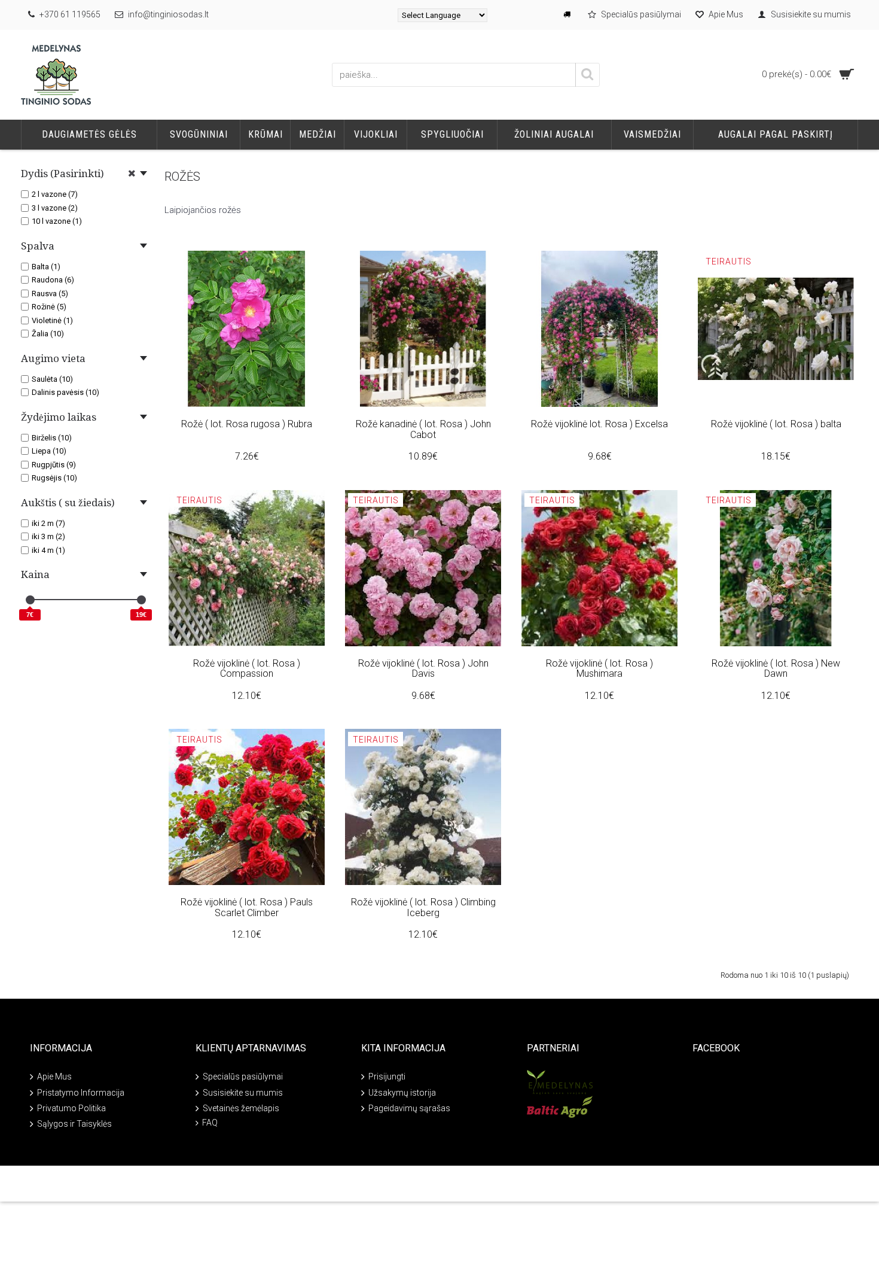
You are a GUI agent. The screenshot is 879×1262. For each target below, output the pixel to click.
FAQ (210, 1122)
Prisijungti (386, 1076)
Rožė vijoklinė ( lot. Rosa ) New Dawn (776, 669)
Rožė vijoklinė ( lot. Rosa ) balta (776, 424)
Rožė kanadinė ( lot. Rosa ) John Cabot (423, 429)
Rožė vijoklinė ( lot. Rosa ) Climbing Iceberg (423, 907)
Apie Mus (54, 1076)
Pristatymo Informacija (80, 1092)
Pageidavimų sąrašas (409, 1108)
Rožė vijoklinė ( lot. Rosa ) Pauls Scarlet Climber (247, 907)
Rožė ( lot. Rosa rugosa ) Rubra (246, 424)
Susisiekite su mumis (243, 1092)
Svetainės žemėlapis (241, 1108)
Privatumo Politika (71, 1108)
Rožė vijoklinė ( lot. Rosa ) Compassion (246, 669)
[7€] (30, 599)
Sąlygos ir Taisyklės (74, 1124)
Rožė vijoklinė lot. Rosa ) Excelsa (599, 424)
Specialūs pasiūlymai (243, 1076)
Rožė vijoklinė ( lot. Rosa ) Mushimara (599, 669)
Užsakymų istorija (402, 1092)
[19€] (141, 599)
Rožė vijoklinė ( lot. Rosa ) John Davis (423, 669)
